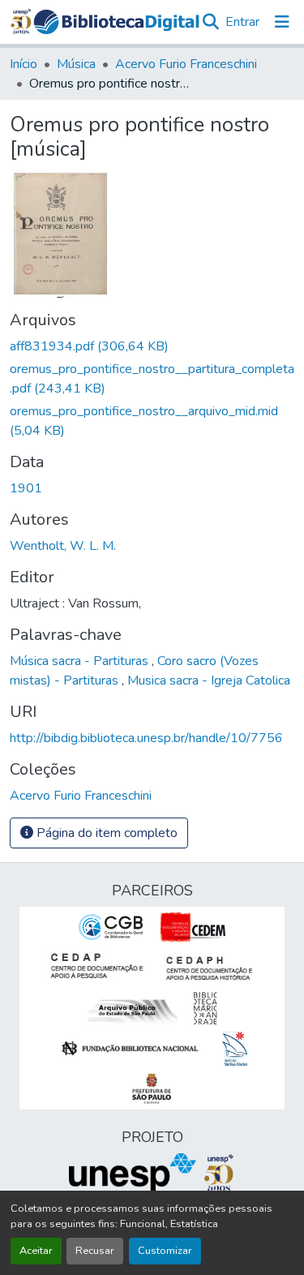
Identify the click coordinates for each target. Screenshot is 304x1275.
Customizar (165, 1250)
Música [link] (76, 64)
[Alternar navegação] (282, 21)
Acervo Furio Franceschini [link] (186, 64)
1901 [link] (26, 488)
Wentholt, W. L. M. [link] (63, 546)
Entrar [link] (242, 22)
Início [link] (23, 64)
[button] (116, 22)
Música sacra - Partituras (81, 661)
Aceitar (36, 1250)
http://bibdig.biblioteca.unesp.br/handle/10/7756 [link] (146, 738)
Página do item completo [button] (105, 833)
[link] (152, 346)
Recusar (94, 1250)
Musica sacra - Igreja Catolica (208, 680)
